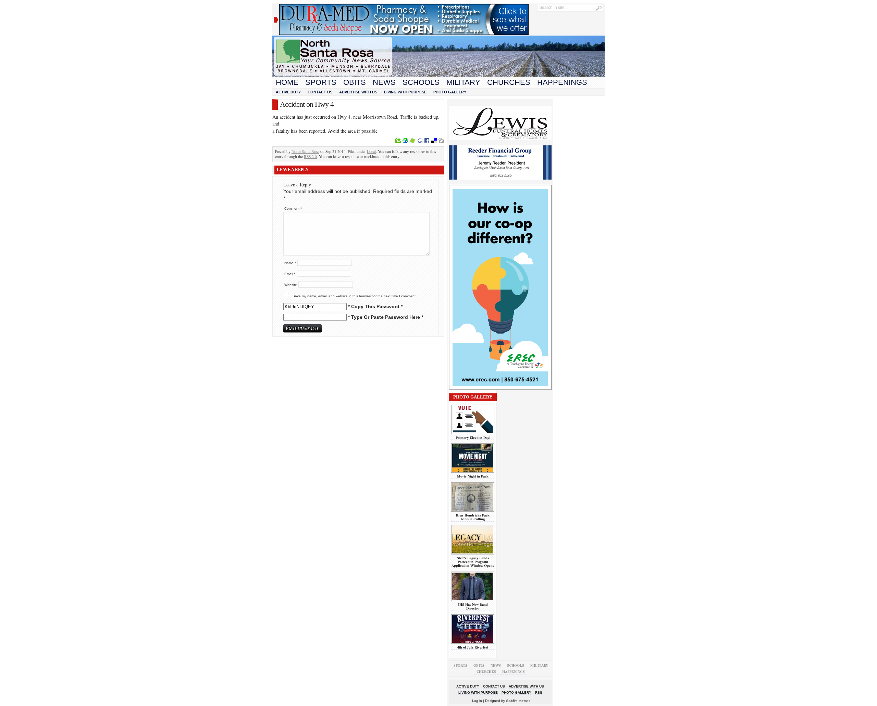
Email (289, 274)
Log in (477, 701)
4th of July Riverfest (472, 647)
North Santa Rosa (305, 151)
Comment (293, 208)
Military (463, 82)
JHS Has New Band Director (473, 606)
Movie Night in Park (473, 476)
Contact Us (320, 92)
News (384, 82)
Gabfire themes (518, 701)
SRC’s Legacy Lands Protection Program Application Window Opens (473, 561)
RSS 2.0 (310, 156)
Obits (354, 82)
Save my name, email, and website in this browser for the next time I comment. (355, 296)
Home (287, 82)
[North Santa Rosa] (438, 75)
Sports (320, 82)
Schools (421, 82)
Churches (508, 82)
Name (290, 263)
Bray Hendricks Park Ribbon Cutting (473, 517)
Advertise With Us (358, 92)
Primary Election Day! (473, 437)
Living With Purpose (405, 92)
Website (290, 285)
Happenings (562, 82)
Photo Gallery (449, 92)
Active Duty (288, 92)
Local (371, 151)
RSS (538, 692)
